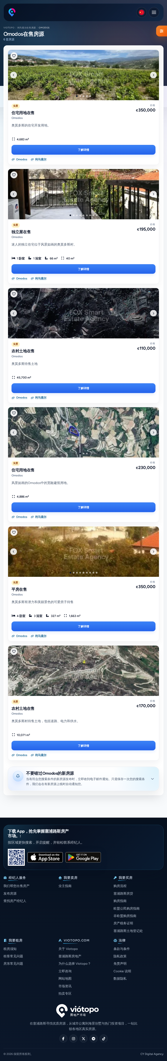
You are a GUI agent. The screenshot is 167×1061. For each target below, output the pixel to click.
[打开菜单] (154, 12)
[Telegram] (94, 1039)
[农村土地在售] (83, 313)
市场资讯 (65, 986)
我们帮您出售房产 (16, 886)
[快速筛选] (161, 31)
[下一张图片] (153, 75)
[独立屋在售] (83, 194)
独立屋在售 (21, 232)
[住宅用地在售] (83, 75)
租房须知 (10, 949)
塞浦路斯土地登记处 (128, 931)
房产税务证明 (123, 923)
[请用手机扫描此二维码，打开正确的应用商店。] (16, 857)
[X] (84, 1039)
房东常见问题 (13, 964)
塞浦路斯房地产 (69, 956)
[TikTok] (104, 1039)
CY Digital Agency (152, 1054)
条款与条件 (122, 949)
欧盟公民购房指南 (127, 908)
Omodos (17, 118)
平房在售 (19, 589)
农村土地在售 (23, 351)
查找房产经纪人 (14, 901)
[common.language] (141, 12)
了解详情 (83, 149)
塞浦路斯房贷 (123, 893)
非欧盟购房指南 (125, 916)
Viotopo (8, 27)
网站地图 (65, 979)
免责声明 (120, 964)
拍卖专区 (65, 993)
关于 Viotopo (68, 949)
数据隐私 (120, 979)
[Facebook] (63, 1039)
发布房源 (10, 893)
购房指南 (120, 901)
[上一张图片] (13, 75)
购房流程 (120, 886)
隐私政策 (120, 956)
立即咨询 (65, 971)
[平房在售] (83, 551)
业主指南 (65, 886)
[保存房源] (13, 55)
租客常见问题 (13, 956)
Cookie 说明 (122, 971)
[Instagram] (73, 1039)
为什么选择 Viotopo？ (74, 964)
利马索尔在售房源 (26, 27)
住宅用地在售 (23, 112)
